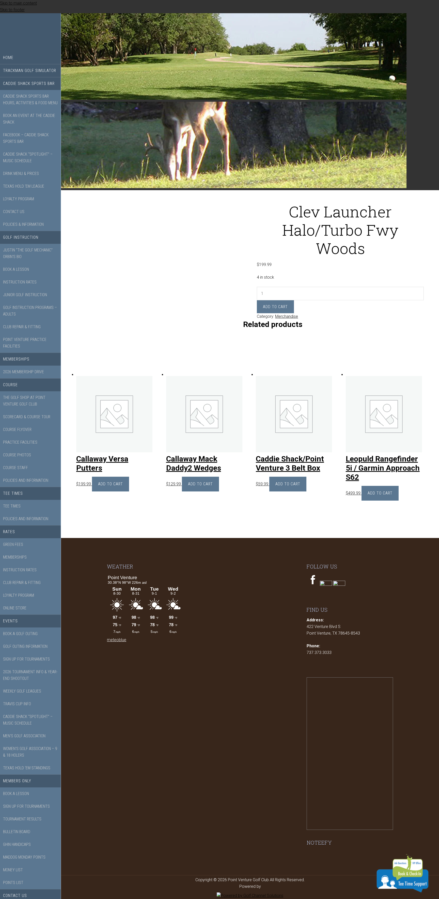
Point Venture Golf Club (30, 32)
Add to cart (275, 306)
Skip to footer (12, 9)
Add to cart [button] (110, 484)
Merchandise (286, 316)
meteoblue (116, 639)
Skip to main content (18, 3)
